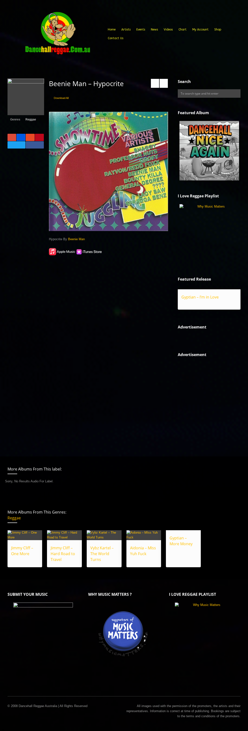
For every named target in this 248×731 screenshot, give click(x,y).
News (154, 29)
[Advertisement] (213, 403)
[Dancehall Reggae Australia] (57, 35)
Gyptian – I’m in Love (200, 297)
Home (112, 29)
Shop (217, 29)
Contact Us (115, 38)
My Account (200, 29)
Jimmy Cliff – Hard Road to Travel (63, 553)
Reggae (30, 119)
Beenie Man (76, 239)
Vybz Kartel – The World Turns (102, 553)
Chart (182, 29)
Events (140, 29)
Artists (126, 29)
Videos (168, 29)
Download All (61, 98)
